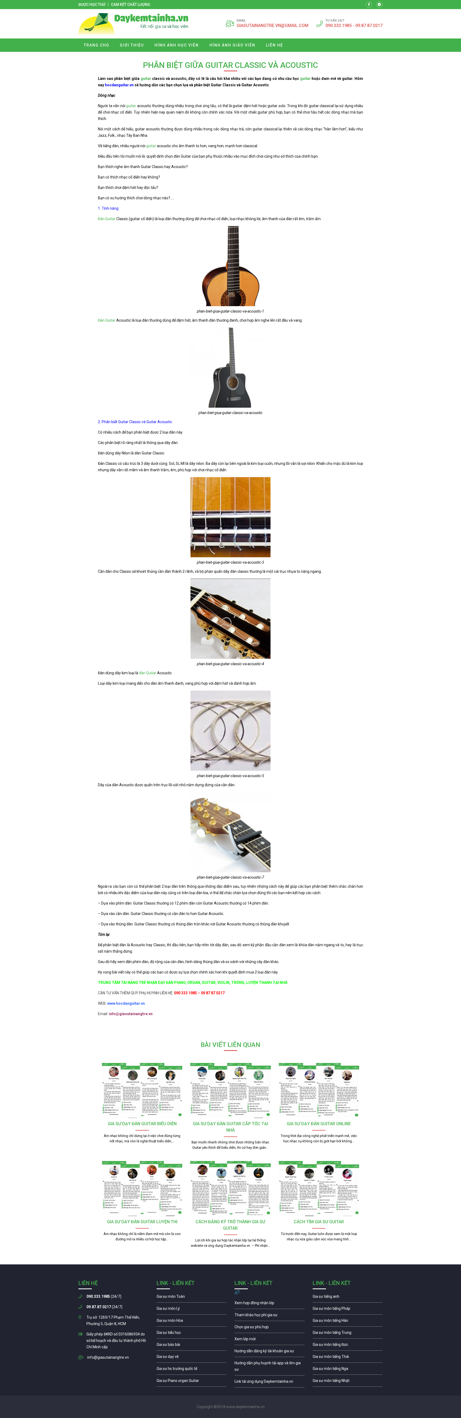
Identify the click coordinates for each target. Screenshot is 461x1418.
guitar (146, 78)
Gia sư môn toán (192, 1297)
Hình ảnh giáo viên (232, 45)
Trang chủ (96, 45)
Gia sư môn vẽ (192, 1357)
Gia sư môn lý (192, 1309)
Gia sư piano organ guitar (192, 1381)
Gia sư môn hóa (192, 1321)
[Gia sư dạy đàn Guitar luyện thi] (142, 1188)
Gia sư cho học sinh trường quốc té (192, 1369)
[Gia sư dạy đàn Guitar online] (319, 1090)
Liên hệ (274, 45)
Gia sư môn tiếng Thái (348, 1357)
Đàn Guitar (107, 219)
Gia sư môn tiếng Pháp (348, 1309)
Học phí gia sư (270, 1316)
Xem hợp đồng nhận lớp (270, 1304)
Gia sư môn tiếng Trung (348, 1333)
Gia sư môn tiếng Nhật (348, 1381)
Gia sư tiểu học (192, 1333)
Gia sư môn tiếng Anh (348, 1297)
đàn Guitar (147, 673)
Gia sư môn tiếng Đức (348, 1345)
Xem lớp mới (270, 1340)
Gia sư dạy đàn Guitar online (319, 1123)
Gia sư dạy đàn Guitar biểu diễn (142, 1123)
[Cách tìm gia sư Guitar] (319, 1188)
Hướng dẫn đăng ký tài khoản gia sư (270, 1352)
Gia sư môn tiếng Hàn (348, 1321)
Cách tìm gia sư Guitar (319, 1221)
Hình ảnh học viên (176, 45)
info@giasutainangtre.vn (108, 1357)
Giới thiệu (132, 45)
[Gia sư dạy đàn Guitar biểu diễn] (142, 1090)
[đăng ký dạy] (133, 23)
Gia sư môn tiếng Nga (270, 1382)
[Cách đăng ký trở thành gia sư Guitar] (230, 1188)
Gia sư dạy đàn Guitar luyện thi (142, 1221)
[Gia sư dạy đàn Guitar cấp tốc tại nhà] (230, 1090)
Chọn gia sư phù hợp (270, 1328)
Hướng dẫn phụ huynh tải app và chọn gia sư (270, 1367)
